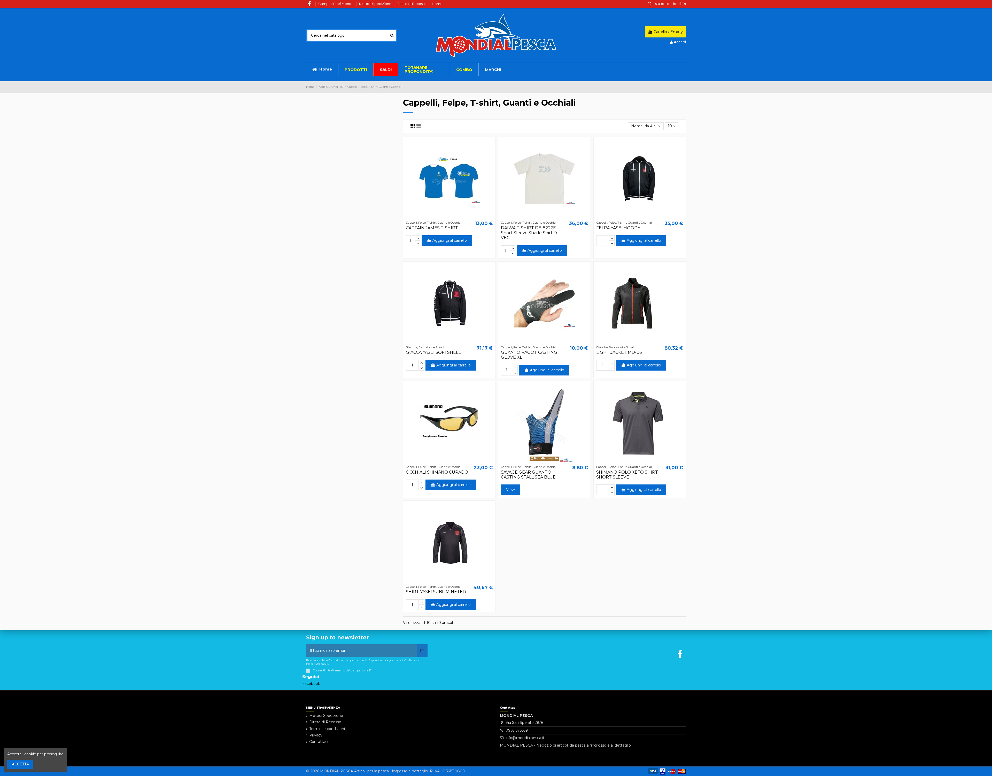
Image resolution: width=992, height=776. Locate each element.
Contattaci (318, 741)
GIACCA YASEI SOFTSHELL (433, 352)
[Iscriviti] (422, 650)
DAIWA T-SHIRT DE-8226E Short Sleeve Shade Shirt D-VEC (530, 232)
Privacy (315, 735)
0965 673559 (517, 730)
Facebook (311, 683)
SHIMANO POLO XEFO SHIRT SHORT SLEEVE (627, 475)
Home (437, 4)
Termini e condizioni (327, 728)
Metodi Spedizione (375, 4)
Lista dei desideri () (669, 4)
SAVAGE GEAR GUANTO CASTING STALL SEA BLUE (528, 475)
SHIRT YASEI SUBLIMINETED (436, 591)
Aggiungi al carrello (449, 240)
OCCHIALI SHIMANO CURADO (437, 472)
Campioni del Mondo (336, 4)
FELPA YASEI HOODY (618, 227)
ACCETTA (20, 764)
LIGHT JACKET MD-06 (619, 352)
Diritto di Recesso (412, 4)
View (510, 489)
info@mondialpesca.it (525, 737)
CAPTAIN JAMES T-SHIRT (432, 227)
